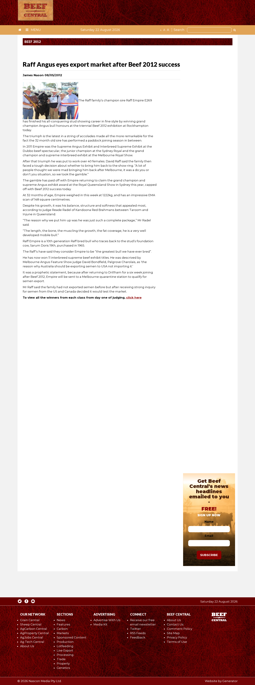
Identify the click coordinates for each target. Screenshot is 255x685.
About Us (27, 646)
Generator (230, 681)
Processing (65, 655)
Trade (61, 659)
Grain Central (30, 620)
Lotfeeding (65, 646)
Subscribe (209, 555)
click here (134, 297)
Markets (63, 633)
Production (65, 642)
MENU (35, 30)
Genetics (63, 668)
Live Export (65, 650)
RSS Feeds (138, 633)
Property (63, 663)
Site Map (173, 633)
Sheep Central (30, 624)
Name (209, 521)
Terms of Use (177, 642)
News (61, 620)
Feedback (137, 637)
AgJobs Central (31, 637)
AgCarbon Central (33, 628)
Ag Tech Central (32, 642)
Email (209, 535)
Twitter (135, 628)
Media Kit (100, 624)
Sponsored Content (71, 637)
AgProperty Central (34, 633)
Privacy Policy (177, 637)
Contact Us (175, 624)
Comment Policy (179, 628)
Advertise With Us (107, 620)
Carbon (62, 628)
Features (63, 624)
